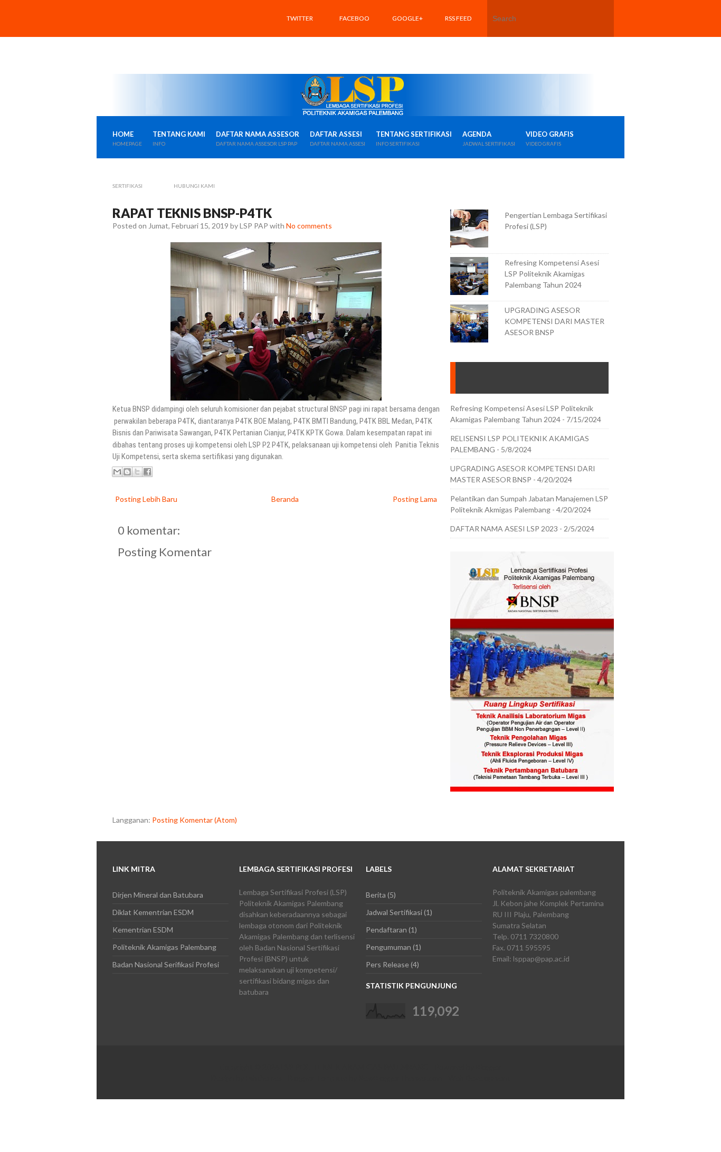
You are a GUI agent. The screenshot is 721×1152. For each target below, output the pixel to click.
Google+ (407, 18)
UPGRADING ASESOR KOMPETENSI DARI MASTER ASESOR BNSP (554, 321)
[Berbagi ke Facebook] (147, 471)
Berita (376, 894)
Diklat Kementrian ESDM (153, 912)
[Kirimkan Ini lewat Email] (117, 471)
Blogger (488, 1066)
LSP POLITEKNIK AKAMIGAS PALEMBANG (355, 1066)
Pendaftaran (386, 929)
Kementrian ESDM (142, 929)
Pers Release (387, 964)
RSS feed (458, 18)
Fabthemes (263, 1077)
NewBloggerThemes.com (400, 1077)
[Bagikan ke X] (137, 471)
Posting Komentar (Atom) (194, 819)
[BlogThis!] (127, 471)
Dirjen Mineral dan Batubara (157, 894)
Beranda (285, 498)
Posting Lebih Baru (146, 498)
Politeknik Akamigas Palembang (164, 946)
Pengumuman (388, 946)
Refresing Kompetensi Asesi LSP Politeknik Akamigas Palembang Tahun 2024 (552, 273)
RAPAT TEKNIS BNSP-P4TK (192, 213)
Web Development (479, 1077)
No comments (309, 225)
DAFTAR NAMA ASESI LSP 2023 (504, 528)
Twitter (300, 18)
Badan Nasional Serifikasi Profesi (165, 964)
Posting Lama (415, 498)
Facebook (354, 36)
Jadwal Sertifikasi (394, 912)
